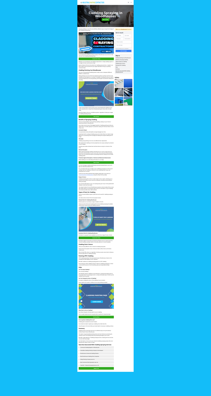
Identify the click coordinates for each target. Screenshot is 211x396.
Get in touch (105, 19)
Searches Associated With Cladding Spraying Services (123, 71)
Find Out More (96, 317)
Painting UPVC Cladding (121, 65)
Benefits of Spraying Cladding (122, 59)
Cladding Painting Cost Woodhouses (123, 57)
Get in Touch (96, 162)
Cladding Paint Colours (120, 63)
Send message (123, 51)
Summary (118, 69)
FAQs (117, 67)
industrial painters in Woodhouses (86, 174)
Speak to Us (96, 368)
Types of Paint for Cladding (121, 61)
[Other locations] (128, 2)
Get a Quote (96, 116)
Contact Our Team (96, 58)
